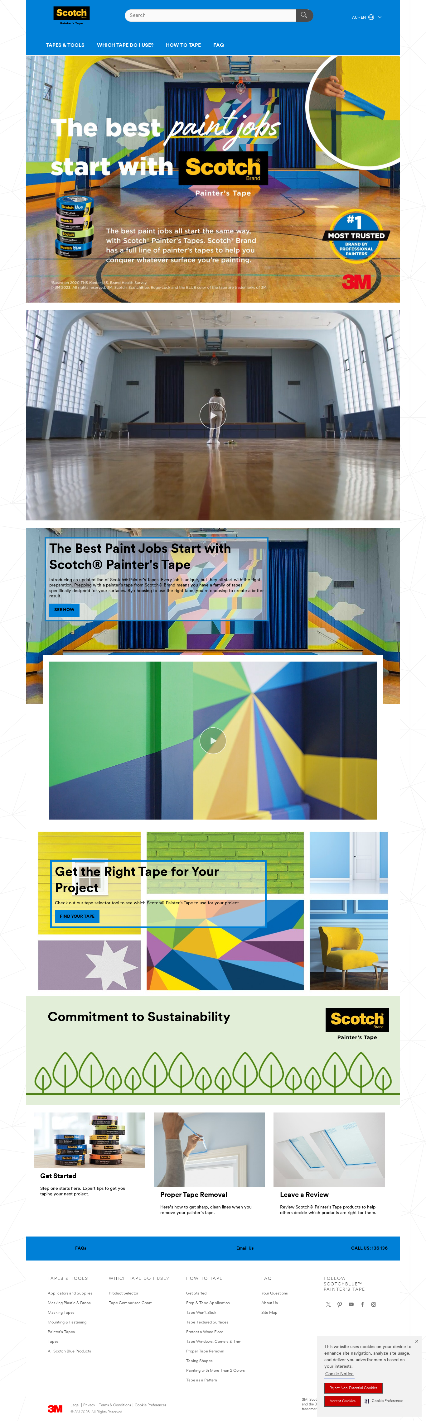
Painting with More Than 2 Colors (215, 1371)
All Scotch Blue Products (69, 1351)
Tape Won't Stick (201, 1313)
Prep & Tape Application (208, 1303)
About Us (269, 1303)
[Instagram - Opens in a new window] (373, 1304)
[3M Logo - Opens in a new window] (72, 15)
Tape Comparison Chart (130, 1303)
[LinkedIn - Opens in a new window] (339, 1304)
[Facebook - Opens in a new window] (362, 1304)
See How (64, 610)
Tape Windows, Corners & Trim (213, 1342)
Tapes (53, 1342)
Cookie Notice (339, 1374)
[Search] (304, 15)
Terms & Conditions (115, 1405)
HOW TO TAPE (183, 45)
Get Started (196, 1293)
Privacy (89, 1405)
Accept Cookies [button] (343, 1401)
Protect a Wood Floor (204, 1332)
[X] (328, 1304)
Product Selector (123, 1293)
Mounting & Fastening (67, 1322)
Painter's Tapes (61, 1332)
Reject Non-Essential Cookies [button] (353, 1388)
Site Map (269, 1313)
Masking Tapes (61, 1313)
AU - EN (359, 18)
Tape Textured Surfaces (207, 1322)
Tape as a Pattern (201, 1380)
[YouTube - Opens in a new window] (351, 1304)
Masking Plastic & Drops (69, 1303)
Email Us (245, 1248)
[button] (383, 1401)
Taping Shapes (199, 1361)
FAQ (218, 45)
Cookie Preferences (150, 1405)
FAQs (80, 1248)
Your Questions (274, 1293)
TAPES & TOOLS (65, 45)
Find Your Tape (77, 916)
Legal (75, 1405)
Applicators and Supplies (70, 1293)
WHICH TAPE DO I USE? (125, 45)
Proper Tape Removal (205, 1351)
